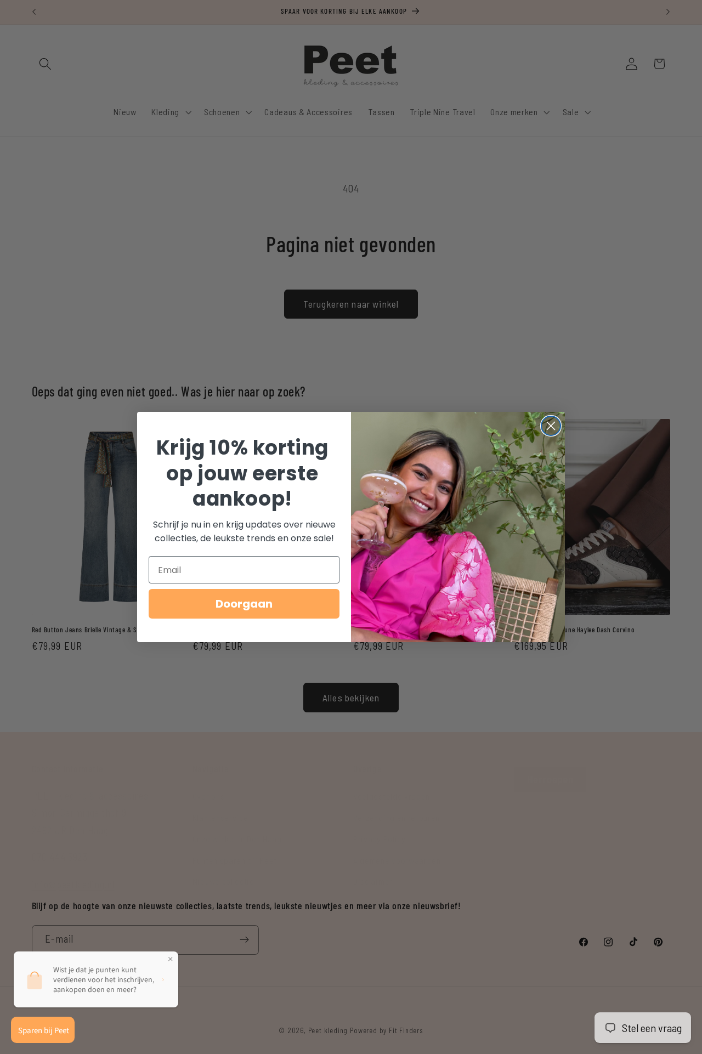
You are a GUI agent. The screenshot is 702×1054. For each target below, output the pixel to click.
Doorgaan (244, 603)
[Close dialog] (551, 425)
